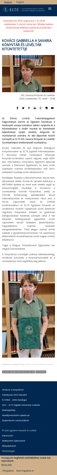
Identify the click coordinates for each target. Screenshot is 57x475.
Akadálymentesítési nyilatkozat (16, 415)
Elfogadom (8, 470)
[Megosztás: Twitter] (23, 109)
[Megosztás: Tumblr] (41, 109)
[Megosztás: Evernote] (46, 109)
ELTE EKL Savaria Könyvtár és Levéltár (18, 372)
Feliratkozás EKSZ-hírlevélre (14, 395)
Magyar (8, 2)
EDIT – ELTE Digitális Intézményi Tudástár (21, 405)
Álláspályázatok (9, 446)
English (20, 2)
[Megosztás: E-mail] (52, 109)
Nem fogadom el (25, 470)
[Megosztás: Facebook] (17, 109)
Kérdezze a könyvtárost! (13, 389)
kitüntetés (40, 372)
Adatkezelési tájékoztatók (13, 440)
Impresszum (7, 435)
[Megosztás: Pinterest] (29, 109)
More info (6, 464)
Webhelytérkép (8, 410)
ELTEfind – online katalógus (14, 400)
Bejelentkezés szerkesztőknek (15, 420)
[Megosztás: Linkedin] (35, 109)
